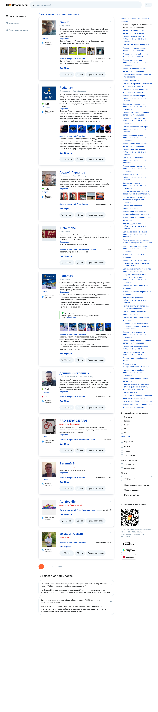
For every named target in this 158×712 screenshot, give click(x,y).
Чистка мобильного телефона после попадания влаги (135, 307)
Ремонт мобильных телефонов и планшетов (135, 20)
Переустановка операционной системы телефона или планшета (137, 241)
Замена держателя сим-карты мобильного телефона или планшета (135, 129)
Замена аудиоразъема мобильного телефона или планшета (134, 177)
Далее (59, 567)
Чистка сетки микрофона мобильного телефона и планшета (133, 372)
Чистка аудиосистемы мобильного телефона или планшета (134, 225)
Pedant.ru (66, 87)
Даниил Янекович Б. (74, 373)
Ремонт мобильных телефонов (136, 45)
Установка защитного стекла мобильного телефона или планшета (135, 248)
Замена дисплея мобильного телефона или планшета (135, 55)
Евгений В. (67, 463)
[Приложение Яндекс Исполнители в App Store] (128, 543)
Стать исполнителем (18, 30)
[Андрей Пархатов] (49, 178)
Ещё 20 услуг (65, 68)
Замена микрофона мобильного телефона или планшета (136, 113)
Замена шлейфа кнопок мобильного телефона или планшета (134, 160)
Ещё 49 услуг (65, 444)
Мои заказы (14, 23)
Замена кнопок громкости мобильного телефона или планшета (134, 168)
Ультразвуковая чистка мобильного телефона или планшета (134, 137)
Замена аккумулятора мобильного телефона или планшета (134, 62)
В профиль (64, 38)
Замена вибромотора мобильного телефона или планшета (137, 406)
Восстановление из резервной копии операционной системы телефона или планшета (136, 386)
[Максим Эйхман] (49, 539)
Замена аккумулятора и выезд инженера (136, 287)
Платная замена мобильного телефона (135, 359)
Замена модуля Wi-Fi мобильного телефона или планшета (74, 59)
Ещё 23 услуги (65, 256)
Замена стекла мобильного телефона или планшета (134, 49)
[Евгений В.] (49, 469)
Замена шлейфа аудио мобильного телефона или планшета (134, 185)
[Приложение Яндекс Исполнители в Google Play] (128, 550)
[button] (66, 74)
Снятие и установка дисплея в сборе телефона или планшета (136, 192)
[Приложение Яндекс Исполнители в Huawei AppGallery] (128, 556)
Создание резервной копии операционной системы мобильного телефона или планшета (134, 278)
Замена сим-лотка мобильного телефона (136, 319)
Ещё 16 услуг (65, 208)
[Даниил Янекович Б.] (49, 378)
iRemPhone (67, 228)
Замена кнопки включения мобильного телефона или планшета (134, 151)
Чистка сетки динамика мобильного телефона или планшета (134, 299)
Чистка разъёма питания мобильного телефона (133, 353)
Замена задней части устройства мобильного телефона (137, 270)
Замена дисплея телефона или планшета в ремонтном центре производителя (136, 262)
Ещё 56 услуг (65, 401)
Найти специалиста (17, 16)
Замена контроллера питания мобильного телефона (135, 347)
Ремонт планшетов (131, 80)
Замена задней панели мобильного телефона (132, 207)
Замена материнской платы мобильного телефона (135, 313)
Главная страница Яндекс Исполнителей (17, 5)
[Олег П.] (49, 27)
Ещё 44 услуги (65, 354)
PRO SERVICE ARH (73, 420)
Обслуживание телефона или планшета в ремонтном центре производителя (136, 326)
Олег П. (64, 22)
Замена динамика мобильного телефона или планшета (135, 91)
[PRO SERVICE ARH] (49, 426)
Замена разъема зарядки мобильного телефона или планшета (134, 38)
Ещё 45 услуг (65, 482)
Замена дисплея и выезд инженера (133, 255)
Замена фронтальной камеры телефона (135, 379)
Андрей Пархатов (72, 172)
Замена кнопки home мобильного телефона (137, 218)
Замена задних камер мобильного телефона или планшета (137, 341)
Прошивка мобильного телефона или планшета (137, 75)
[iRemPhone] (49, 233)
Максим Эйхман (71, 534)
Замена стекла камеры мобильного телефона (136, 365)
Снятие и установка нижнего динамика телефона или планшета (135, 199)
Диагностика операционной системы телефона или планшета (137, 400)
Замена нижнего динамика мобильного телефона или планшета (134, 334)
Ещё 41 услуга (65, 153)
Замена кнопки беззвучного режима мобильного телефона (136, 213)
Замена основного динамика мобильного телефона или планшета (135, 234)
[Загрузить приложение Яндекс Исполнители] (136, 517)
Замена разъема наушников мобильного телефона (137, 394)
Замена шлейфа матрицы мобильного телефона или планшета (134, 106)
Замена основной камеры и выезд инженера (137, 292)
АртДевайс (67, 501)
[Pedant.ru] (49, 93)
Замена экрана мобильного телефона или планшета (134, 69)
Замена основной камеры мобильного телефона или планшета (134, 98)
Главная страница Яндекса (7, 5)
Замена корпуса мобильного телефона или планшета (135, 144)
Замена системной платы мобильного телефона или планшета (134, 120)
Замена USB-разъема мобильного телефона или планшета (137, 85)
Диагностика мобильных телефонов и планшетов (133, 31)
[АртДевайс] (49, 507)
